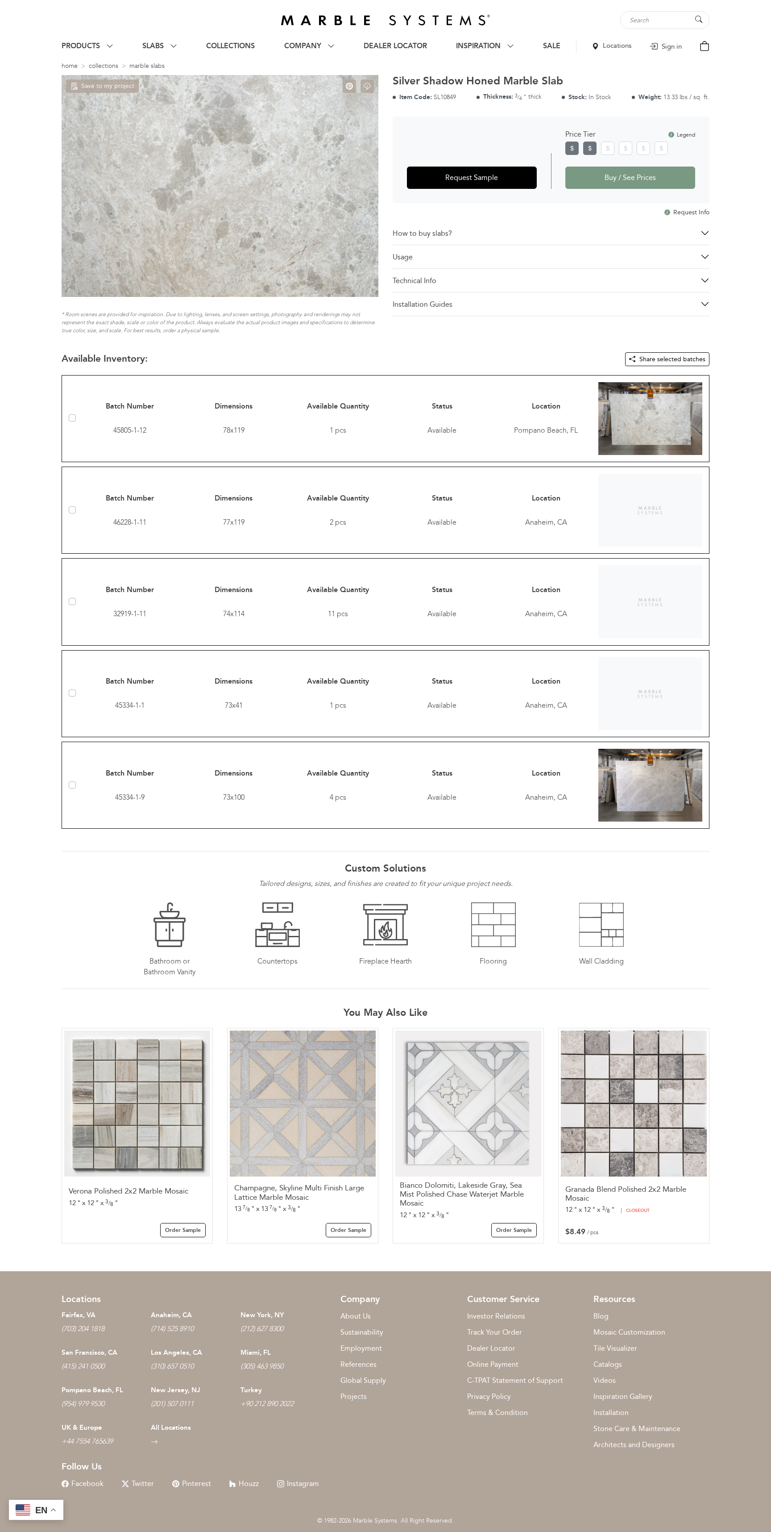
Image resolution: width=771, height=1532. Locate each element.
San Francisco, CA (89, 1352)
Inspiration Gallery (622, 1396)
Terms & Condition (497, 1412)
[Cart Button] (704, 45)
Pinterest (196, 1483)
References (358, 1364)
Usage (403, 257)
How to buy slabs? (422, 233)
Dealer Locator (491, 1348)
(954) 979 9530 (83, 1403)
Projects (353, 1396)
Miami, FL (255, 1352)
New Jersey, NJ (175, 1390)
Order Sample (183, 1230)
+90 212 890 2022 (267, 1403)
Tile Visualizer (615, 1348)
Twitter (143, 1483)
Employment (361, 1348)
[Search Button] (698, 19)
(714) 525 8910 (172, 1328)
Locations (616, 46)
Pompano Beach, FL (92, 1390)
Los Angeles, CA (176, 1352)
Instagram (303, 1483)
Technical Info (414, 280)
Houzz (249, 1483)
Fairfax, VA (78, 1315)
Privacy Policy (489, 1396)
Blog (601, 1316)
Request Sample (471, 177)
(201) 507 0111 (172, 1403)
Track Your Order (494, 1332)
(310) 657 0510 (172, 1366)
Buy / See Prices (630, 177)
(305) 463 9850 (261, 1366)
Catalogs (607, 1364)
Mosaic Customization (629, 1332)
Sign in (671, 46)
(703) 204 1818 (83, 1328)
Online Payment (492, 1364)
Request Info (690, 212)
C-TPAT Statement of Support (515, 1380)
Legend (685, 135)
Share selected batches (671, 359)
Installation (611, 1412)
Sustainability (361, 1332)
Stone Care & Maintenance (636, 1428)
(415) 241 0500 (83, 1366)
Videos (604, 1380)
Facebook (87, 1483)
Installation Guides (422, 304)
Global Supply (363, 1380)
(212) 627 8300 (261, 1328)
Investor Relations (496, 1316)
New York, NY (262, 1315)
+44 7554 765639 (87, 1441)
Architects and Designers (634, 1444)
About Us (355, 1316)
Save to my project (107, 86)
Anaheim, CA (171, 1315)
